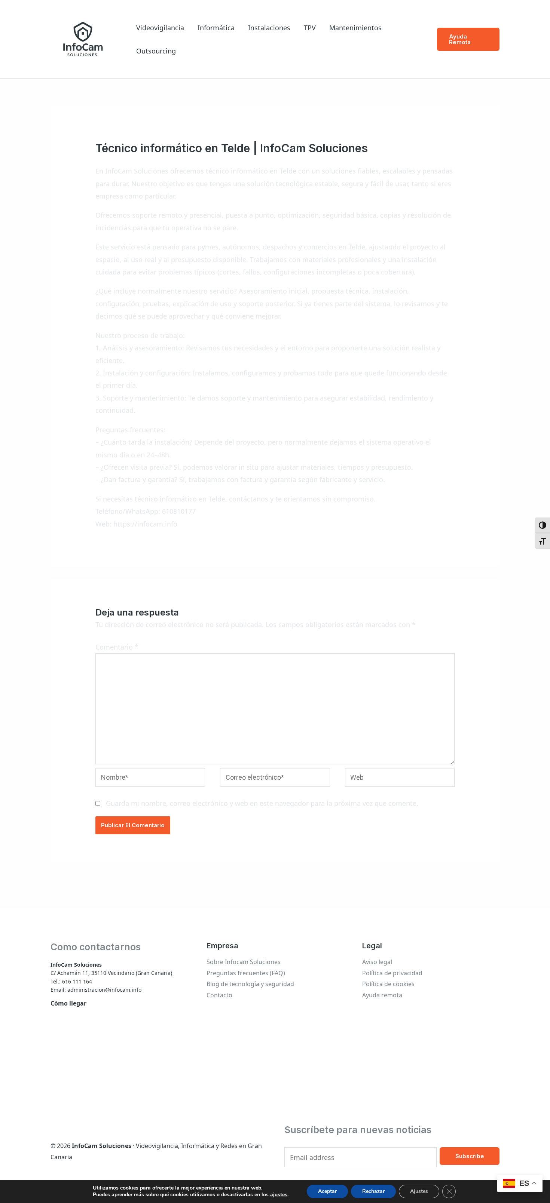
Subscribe (469, 1156)
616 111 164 (77, 981)
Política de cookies (388, 984)
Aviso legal (377, 962)
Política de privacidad (392, 973)
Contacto (219, 995)
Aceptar (327, 1191)
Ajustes (419, 1191)
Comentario (116, 646)
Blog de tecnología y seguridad (250, 984)
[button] (468, 39)
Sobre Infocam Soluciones (244, 962)
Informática (216, 27)
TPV (310, 27)
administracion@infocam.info (104, 989)
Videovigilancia (160, 27)
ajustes (278, 1194)
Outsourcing (156, 50)
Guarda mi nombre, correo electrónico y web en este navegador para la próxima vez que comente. (262, 803)
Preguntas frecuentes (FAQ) (246, 973)
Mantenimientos (355, 27)
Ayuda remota (382, 995)
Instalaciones (269, 27)
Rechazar (373, 1191)
